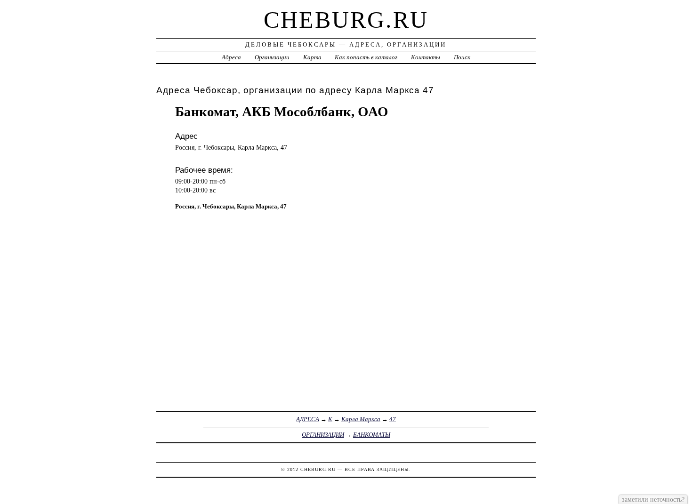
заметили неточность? (653, 499)
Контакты (425, 57)
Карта (312, 57)
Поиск (462, 57)
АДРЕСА (307, 419)
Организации (272, 57)
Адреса (231, 57)
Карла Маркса (360, 419)
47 (392, 419)
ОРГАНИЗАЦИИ (323, 434)
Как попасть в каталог (366, 57)
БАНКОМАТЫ (371, 434)
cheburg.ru (346, 20)
